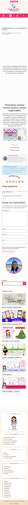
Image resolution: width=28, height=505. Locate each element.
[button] (3, 15)
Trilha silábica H (7, 374)
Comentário (5, 210)
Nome (4, 228)
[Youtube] (15, 1)
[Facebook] (11, 1)
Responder (4, 198)
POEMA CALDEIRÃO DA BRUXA (11, 358)
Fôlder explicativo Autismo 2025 (12, 324)
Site (3, 240)
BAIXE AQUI (14, 145)
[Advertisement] (14, 51)
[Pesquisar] (24, 283)
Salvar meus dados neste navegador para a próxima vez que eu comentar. (14, 248)
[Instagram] (13, 1)
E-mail (4, 234)
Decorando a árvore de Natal (11, 341)
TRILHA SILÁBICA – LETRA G (11, 391)
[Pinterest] (17, 1)
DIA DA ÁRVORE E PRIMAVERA (11, 307)
